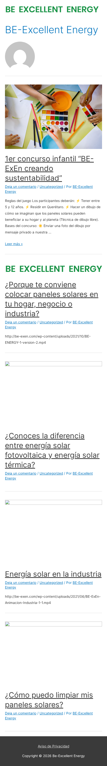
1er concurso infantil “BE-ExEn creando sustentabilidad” (49, 168)
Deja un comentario (20, 187)
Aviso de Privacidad (53, 746)
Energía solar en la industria (53, 573)
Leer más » (14, 244)
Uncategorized (51, 187)
